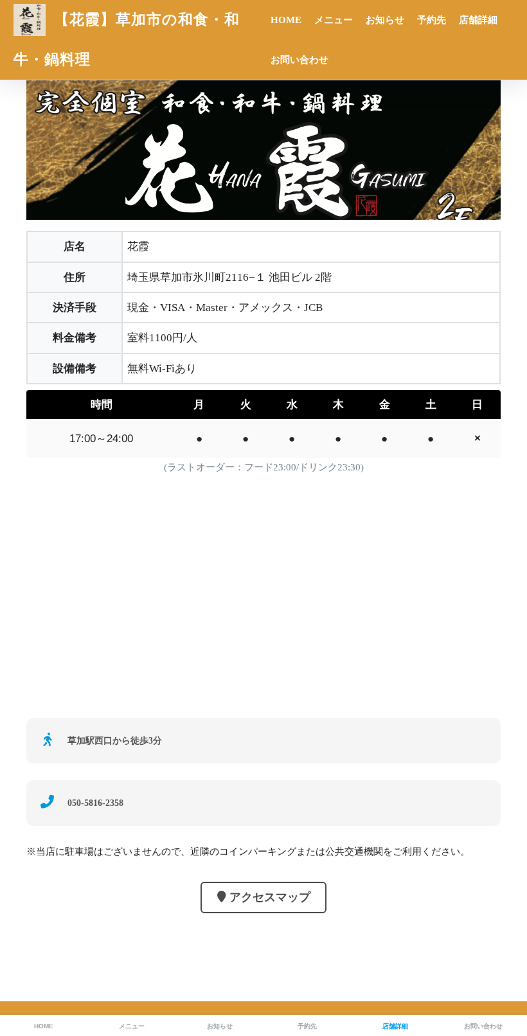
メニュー (333, 20)
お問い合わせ (299, 60)
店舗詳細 (478, 20)
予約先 (431, 20)
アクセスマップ (269, 897)
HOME (286, 20)
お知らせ (385, 20)
